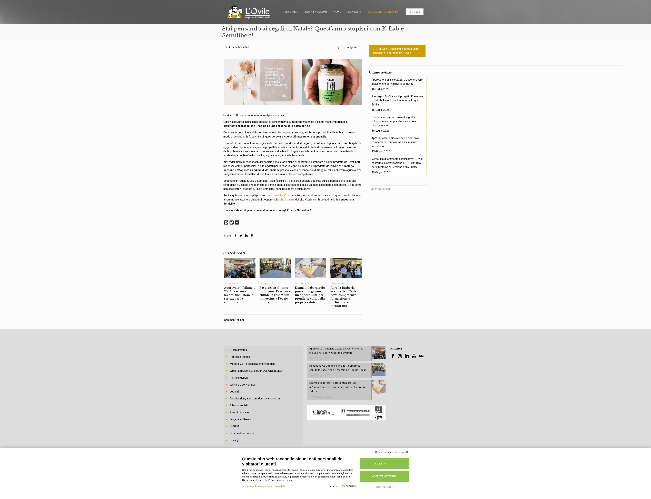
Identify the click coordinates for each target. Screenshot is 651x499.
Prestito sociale (239, 412)
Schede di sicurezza (242, 433)
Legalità (234, 391)
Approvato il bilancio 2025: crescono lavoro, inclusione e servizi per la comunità (239, 295)
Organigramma (238, 350)
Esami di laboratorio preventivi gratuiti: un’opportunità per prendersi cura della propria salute (310, 295)
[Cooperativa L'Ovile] (249, 12)
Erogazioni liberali (240, 419)
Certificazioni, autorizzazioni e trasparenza (255, 398)
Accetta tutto (384, 463)
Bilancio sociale (239, 405)
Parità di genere (239, 377)
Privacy (234, 440)
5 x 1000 (414, 11)
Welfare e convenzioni (243, 384)
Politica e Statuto (240, 356)
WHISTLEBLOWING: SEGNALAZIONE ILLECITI (257, 370)
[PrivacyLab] (349, 486)
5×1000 (234, 426)
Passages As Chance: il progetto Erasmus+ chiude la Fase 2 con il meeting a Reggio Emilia (275, 295)
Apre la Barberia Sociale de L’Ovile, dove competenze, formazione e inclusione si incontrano (343, 296)
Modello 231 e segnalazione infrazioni (252, 363)
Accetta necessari (384, 476)
